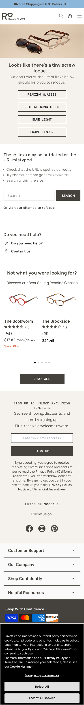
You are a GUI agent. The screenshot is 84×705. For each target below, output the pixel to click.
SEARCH (68, 195)
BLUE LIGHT (42, 119)
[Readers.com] (13, 16)
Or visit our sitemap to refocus (29, 207)
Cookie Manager (21, 666)
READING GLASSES (42, 94)
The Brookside (56, 321)
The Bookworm (18, 321)
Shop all (42, 379)
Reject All (42, 687)
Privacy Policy (55, 658)
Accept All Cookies (42, 698)
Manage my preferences (42, 675)
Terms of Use (13, 662)
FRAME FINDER (42, 132)
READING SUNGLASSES (42, 107)
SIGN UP (42, 451)
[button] (60, 15)
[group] (42, 550)
